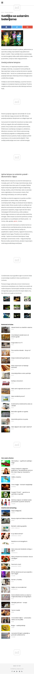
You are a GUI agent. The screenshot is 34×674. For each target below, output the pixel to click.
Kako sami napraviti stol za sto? (20, 388)
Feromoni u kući (16, 564)
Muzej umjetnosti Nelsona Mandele (22, 518)
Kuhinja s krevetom (17, 381)
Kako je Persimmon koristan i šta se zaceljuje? (22, 557)
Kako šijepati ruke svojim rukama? (21, 427)
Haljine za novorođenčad (18, 587)
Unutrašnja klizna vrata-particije (21, 373)
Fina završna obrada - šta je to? (21, 350)
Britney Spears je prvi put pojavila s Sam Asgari (21, 573)
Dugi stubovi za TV (16, 343)
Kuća (2, 12)
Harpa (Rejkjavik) (16, 511)
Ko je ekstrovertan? (17, 534)
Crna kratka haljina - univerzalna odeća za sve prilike (21, 618)
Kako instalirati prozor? (18, 396)
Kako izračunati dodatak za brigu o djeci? (21, 550)
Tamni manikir (15, 610)
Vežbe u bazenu (16, 477)
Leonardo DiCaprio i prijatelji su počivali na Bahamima (20, 634)
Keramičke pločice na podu (19, 419)
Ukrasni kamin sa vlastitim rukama (21, 327)
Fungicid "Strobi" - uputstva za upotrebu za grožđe (20, 493)
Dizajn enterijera (9, 12)
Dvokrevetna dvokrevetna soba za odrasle (21, 405)
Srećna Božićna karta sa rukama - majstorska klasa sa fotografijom (21, 596)
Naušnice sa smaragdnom (19, 541)
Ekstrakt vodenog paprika (19, 526)
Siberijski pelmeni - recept (19, 602)
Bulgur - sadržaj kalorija (18, 625)
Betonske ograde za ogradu (19, 411)
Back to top (17, 666)
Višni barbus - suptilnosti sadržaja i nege (21, 462)
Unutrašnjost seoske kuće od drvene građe (20, 336)
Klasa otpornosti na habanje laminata (19, 366)
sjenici (15, 221)
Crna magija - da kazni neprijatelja (21, 484)
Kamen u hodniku (16, 579)
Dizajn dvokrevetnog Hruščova (20, 358)
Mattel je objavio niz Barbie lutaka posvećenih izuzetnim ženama (21, 501)
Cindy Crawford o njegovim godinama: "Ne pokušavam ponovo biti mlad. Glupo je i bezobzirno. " (22, 470)
